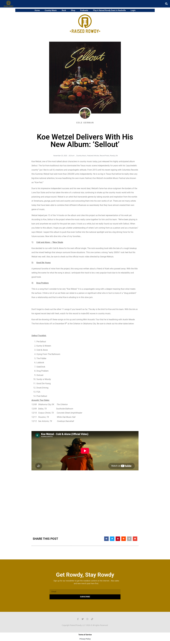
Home (37, 10)
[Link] (92, 619)
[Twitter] (83, 619)
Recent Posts (104, 156)
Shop (73, 10)
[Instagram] (87, 619)
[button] (166, 3)
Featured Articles (93, 156)
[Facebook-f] (78, 619)
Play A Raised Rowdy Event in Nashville (109, 10)
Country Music (51, 10)
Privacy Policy (85, 639)
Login (133, 10)
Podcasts (84, 10)
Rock (64, 10)
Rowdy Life (114, 156)
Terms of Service (85, 635)
